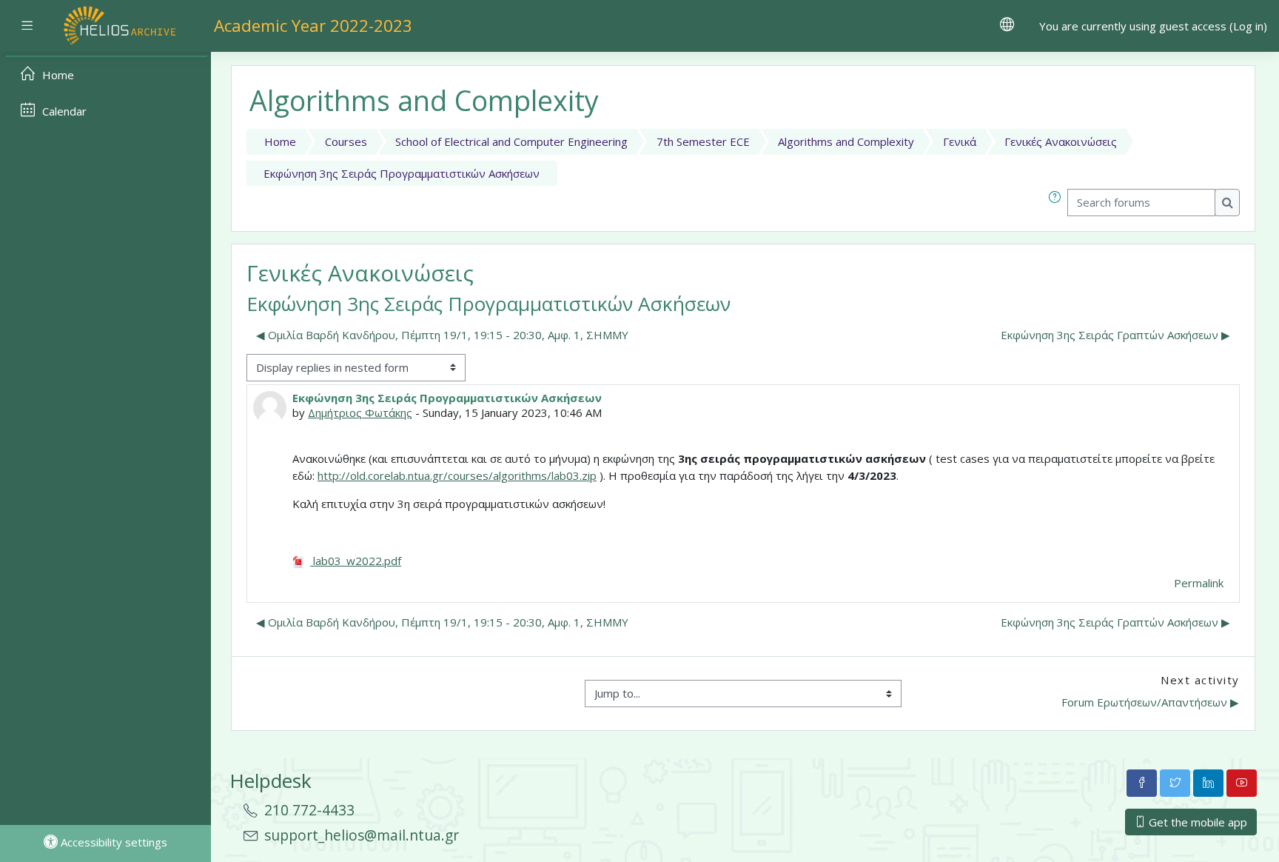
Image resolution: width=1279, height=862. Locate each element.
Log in (1248, 26)
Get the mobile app (1196, 822)
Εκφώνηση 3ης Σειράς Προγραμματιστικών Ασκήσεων (401, 173)
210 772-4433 (309, 810)
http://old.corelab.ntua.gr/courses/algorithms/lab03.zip (457, 475)
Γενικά (959, 141)
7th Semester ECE (703, 141)
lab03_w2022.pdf (355, 560)
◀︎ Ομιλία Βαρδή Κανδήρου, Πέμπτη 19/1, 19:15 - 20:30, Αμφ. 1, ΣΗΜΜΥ (442, 334)
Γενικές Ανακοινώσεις (1060, 141)
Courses (346, 141)
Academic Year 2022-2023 (313, 25)
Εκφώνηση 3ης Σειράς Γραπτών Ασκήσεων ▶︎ (1115, 334)
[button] (1057, 202)
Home (280, 141)
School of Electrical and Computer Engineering (511, 141)
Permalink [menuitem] (1198, 582)
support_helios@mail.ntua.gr (361, 835)
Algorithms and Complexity (846, 141)
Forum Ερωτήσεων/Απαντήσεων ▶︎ (1150, 702)
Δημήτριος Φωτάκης (360, 412)
